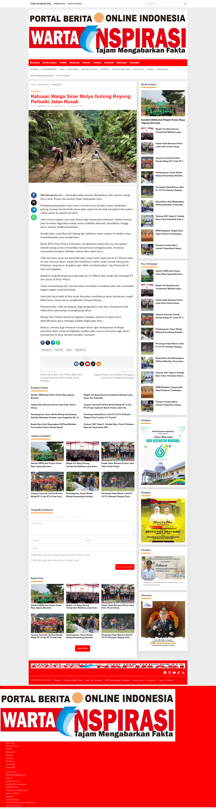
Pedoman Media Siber (72, 680)
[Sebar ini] (34, 195)
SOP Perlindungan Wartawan (117, 680)
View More (82, 648)
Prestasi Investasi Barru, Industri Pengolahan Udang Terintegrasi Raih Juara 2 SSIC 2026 (169, 247)
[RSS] (98, 363)
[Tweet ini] (34, 203)
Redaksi (57, 680)
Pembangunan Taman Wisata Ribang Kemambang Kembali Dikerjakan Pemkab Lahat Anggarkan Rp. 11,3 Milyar (55, 416)
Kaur (69, 350)
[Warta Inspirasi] (108, 33)
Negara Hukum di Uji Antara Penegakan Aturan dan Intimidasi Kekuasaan (114, 374)
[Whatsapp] (34, 217)
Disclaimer (151, 680)
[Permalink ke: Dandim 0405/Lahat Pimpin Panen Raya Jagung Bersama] (47, 451)
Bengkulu (46, 350)
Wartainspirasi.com (51, 195)
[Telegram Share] (34, 210)
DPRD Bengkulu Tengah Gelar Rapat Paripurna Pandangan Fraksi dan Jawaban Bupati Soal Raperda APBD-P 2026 (170, 233)
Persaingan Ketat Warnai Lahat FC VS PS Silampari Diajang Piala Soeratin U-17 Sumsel (107, 416)
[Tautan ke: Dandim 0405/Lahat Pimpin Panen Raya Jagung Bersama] (163, 103)
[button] (184, 3)
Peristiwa (36, 91)
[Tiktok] (93, 363)
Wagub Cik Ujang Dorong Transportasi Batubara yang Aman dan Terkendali (108, 396)
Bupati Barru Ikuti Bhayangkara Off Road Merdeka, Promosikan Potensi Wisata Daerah (54, 425)
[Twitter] (81, 363)
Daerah (59, 350)
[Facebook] (76, 363)
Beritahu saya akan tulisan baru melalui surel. (56, 560)
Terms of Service (165, 680)
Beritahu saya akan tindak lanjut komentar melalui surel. (61, 555)
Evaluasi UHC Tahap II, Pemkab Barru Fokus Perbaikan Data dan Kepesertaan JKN (109, 425)
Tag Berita (81, 350)
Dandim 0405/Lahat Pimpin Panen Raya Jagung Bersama (52, 396)
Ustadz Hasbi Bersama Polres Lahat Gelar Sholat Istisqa (53, 406)
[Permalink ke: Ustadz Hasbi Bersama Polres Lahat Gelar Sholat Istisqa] (117, 451)
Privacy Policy (138, 680)
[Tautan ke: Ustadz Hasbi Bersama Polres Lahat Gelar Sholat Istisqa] (147, 148)
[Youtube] (87, 363)
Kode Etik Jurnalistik (93, 680)
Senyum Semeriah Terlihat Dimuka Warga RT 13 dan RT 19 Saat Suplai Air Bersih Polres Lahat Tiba (107, 406)
